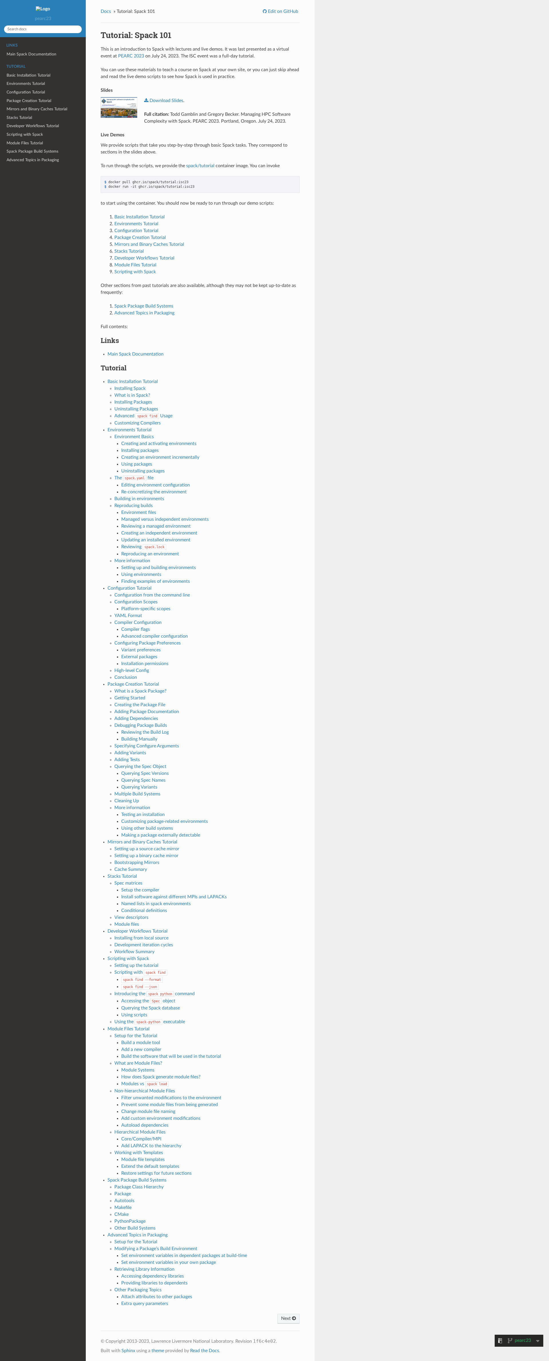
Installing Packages (133, 402)
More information (132, 560)
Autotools (124, 1200)
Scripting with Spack (25, 134)
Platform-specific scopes (145, 608)
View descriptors (131, 917)
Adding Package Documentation (146, 711)
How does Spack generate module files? (160, 1077)
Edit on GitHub (282, 11)
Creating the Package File (139, 705)
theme (158, 1350)
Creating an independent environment (159, 533)
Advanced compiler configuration (154, 636)
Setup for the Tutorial (135, 1035)
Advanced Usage (143, 416)
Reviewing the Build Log (145, 732)
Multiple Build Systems (137, 794)
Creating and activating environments (158, 443)
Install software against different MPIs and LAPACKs (174, 897)
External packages (139, 656)
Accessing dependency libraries (152, 1276)
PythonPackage (130, 1221)
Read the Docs (204, 1350)
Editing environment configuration (155, 485)
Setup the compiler (140, 890)
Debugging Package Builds (140, 725)
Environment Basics (134, 436)
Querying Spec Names (143, 780)
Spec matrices (128, 883)
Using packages (136, 464)
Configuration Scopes (136, 602)
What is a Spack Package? (140, 691)
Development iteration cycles (143, 945)
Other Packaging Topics (138, 1290)
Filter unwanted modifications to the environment (171, 1097)
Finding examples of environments (155, 581)
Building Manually (139, 739)
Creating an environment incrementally (160, 457)
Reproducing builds (133, 505)
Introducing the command (154, 993)
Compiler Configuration (138, 622)
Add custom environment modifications (160, 1118)
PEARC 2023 (131, 56)
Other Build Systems (135, 1228)
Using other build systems (147, 828)
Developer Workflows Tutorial (33, 126)
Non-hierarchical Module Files (144, 1091)
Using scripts (134, 1015)
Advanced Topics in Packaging (33, 160)
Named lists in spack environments (156, 903)
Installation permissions (144, 663)
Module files (126, 924)
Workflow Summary (134, 951)
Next (286, 1318)
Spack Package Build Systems (32, 151)
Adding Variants (130, 753)
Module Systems (137, 1070)
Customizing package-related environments (164, 821)
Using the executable (149, 1021)
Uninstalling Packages (136, 409)
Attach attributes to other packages (156, 1296)
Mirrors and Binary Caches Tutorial (37, 109)
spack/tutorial (200, 165)
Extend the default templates (150, 1166)
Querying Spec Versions (145, 773)
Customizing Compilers (137, 423)
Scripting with (140, 972)
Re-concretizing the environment (154, 492)
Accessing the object (148, 1001)
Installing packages (140, 450)
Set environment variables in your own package (168, 1262)
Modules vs (144, 1083)
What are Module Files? (138, 1063)
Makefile (123, 1207)
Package (122, 1194)
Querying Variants (139, 787)
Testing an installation (143, 814)
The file (134, 478)
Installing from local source (141, 938)
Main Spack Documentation (31, 54)
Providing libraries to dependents (154, 1283)
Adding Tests (127, 759)
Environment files (138, 512)
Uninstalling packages (143, 471)
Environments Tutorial (26, 83)
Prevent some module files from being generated (169, 1104)
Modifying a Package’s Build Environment (155, 1248)
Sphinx (128, 1350)
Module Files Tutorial (25, 143)
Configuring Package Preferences (147, 643)
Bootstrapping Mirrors (136, 862)
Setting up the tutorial (136, 965)
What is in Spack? (132, 395)
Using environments (141, 574)
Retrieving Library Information (144, 1269)
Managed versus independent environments (165, 519)
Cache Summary (130, 869)
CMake (121, 1214)
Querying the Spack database (150, 1008)
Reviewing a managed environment (156, 526)
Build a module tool (140, 1042)
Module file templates (143, 1159)
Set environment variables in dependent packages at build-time (184, 1255)
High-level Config (131, 670)
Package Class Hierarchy (139, 1187)
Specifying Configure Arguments (146, 746)
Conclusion (125, 677)
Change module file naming (148, 1111)
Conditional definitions (144, 910)
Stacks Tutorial (19, 117)
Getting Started (129, 698)
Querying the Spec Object (140, 766)
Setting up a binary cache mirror (146, 855)
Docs (106, 11)
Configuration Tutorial (26, 92)
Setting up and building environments (158, 567)
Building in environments (139, 498)
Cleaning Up (126, 801)
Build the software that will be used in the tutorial (171, 1056)
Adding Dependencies (136, 718)
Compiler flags (135, 629)
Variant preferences (141, 650)
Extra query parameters (144, 1303)
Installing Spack (130, 388)
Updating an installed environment (155, 540)
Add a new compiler (141, 1049)
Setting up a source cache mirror (146, 849)
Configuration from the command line (152, 595)
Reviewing (142, 546)
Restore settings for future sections (156, 1173)
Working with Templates (138, 1152)
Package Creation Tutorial (29, 101)
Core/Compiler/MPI (141, 1139)
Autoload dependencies (144, 1125)
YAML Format (128, 615)
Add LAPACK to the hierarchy (151, 1146)
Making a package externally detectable (160, 835)
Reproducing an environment (150, 554)
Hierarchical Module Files (140, 1132)
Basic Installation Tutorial (28, 75)
